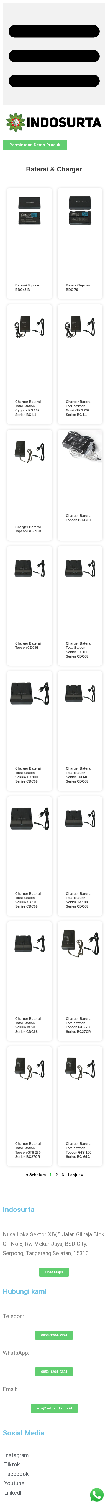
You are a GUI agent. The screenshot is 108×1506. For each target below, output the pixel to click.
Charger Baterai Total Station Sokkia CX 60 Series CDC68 (78, 775)
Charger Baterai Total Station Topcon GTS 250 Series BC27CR (78, 1025)
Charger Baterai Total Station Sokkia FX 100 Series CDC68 (78, 650)
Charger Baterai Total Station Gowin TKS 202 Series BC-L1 (78, 408)
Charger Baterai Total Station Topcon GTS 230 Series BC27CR (28, 1150)
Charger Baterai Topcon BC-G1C (78, 518)
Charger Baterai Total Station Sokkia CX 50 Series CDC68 (28, 900)
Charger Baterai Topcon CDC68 (28, 646)
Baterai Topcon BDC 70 (78, 287)
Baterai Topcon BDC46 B (27, 287)
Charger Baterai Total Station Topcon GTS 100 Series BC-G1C (78, 1150)
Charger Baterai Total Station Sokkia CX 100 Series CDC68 (28, 775)
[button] (54, 54)
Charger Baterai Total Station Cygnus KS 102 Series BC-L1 (28, 408)
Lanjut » (75, 1175)
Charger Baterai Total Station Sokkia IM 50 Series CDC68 (28, 1025)
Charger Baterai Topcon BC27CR (28, 529)
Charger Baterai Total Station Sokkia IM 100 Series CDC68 (78, 900)
